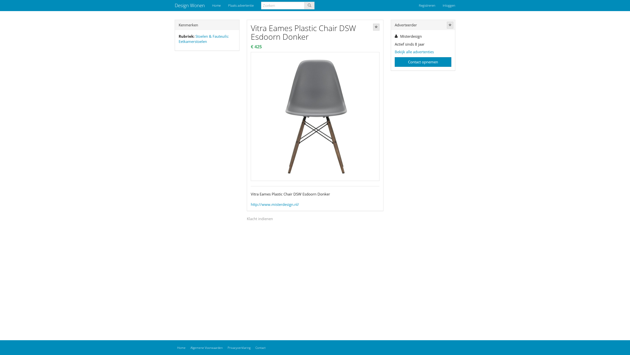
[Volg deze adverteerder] (450, 25)
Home (216, 5)
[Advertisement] (207, 132)
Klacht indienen (260, 218)
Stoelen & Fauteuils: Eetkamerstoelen (204, 39)
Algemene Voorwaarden (206, 348)
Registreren (427, 5)
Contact (260, 348)
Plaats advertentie (241, 5)
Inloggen (449, 5)
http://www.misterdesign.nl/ (275, 204)
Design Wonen (190, 5)
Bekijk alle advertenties (414, 51)
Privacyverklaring (239, 348)
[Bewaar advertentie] (376, 27)
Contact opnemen (423, 61)
